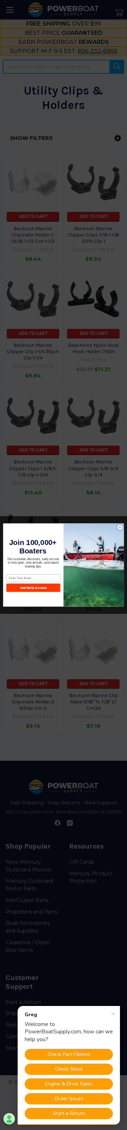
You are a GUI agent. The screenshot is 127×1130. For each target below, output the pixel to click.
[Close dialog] (119, 527)
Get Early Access (33, 587)
